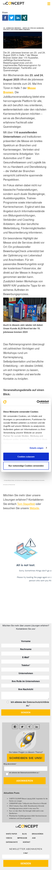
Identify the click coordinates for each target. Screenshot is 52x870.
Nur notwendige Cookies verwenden (26, 465)
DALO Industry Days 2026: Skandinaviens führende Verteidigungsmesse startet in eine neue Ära (26, 807)
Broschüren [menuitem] (37, 834)
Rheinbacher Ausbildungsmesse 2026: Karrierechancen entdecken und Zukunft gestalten (28, 817)
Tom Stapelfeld (26, 504)
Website (34, 508)
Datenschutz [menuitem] (12, 842)
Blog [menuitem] (24, 834)
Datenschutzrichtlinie (38, 702)
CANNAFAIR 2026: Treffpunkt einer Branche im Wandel (27, 803)
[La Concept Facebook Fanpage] (15, 726)
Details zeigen (36, 448)
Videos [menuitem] (9, 838)
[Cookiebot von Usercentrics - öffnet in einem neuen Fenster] (37, 402)
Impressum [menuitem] (22, 838)
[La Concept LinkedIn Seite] (37, 726)
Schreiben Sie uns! (25, 758)
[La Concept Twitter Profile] (22, 726)
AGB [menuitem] (33, 838)
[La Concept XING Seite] (29, 726)
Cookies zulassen (26, 456)
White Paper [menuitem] (11, 834)
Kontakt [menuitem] (26, 842)
